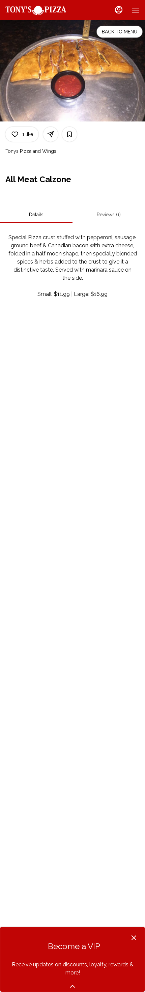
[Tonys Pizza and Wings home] (35, 10)
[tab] (36, 214)
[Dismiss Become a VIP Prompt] (134, 938)
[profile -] (119, 10)
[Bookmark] (69, 134)
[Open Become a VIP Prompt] (72, 986)
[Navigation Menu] (135, 10)
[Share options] (50, 134)
